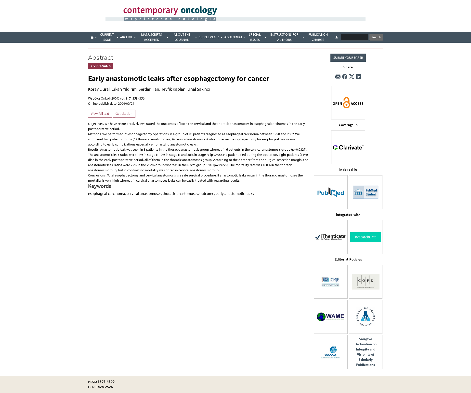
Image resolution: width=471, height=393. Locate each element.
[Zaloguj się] (337, 37)
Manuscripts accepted (151, 37)
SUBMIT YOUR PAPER (348, 58)
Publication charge (318, 37)
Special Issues (255, 37)
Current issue (107, 37)
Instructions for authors (284, 37)
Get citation (124, 114)
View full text (100, 114)
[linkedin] (358, 77)
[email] (337, 77)
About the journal (182, 37)
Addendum (233, 37)
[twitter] (351, 77)
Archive (126, 37)
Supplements (209, 37)
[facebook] (344, 77)
